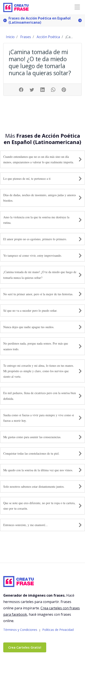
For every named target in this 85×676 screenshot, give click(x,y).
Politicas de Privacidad (58, 630)
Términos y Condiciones (20, 630)
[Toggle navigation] (77, 7)
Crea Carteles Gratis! (24, 647)
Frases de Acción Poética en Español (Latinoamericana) (39, 20)
